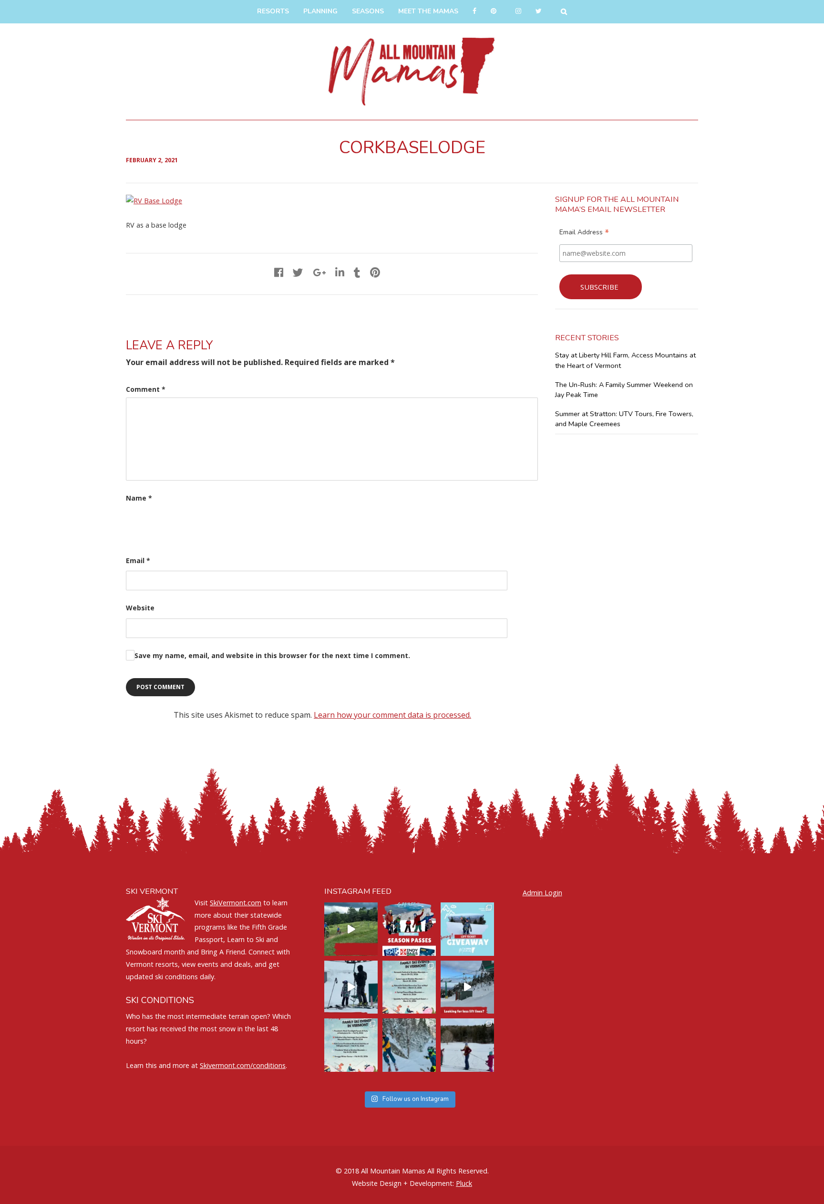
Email (138, 560)
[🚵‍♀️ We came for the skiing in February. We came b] (351, 929)
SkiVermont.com (235, 902)
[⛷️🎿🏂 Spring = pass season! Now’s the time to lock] (409, 929)
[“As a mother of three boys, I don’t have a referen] (409, 1045)
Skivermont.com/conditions (243, 1065)
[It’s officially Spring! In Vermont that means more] (409, 987)
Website (140, 607)
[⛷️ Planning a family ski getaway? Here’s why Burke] (467, 987)
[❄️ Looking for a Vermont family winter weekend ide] (351, 987)
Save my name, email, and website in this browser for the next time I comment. (272, 655)
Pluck (464, 1183)
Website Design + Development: (403, 1183)
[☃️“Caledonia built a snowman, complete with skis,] (467, 1045)
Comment (145, 389)
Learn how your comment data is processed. (392, 715)
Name (139, 498)
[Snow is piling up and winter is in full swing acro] (351, 1045)
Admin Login (542, 892)
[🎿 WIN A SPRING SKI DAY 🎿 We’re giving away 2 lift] (467, 929)
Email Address (584, 233)
